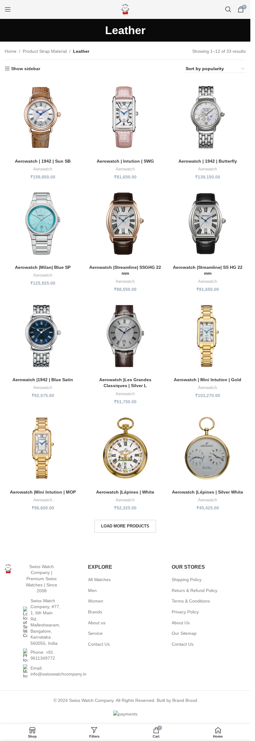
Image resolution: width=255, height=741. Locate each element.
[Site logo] (125, 9)
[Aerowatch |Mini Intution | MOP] (43, 448)
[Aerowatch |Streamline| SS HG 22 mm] (207, 224)
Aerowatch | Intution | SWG (125, 161)
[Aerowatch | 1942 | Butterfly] (207, 117)
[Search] (228, 9)
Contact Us (99, 644)
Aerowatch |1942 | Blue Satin (42, 379)
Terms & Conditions (191, 601)
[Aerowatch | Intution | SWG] (125, 117)
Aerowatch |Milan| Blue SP (43, 267)
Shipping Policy (187, 579)
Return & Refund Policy (194, 590)
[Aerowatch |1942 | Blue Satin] (43, 336)
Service (95, 633)
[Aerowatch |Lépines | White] (125, 448)
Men (92, 590)
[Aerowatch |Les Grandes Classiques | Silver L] (125, 336)
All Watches (99, 579)
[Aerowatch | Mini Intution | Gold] (207, 336)
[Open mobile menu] (8, 9)
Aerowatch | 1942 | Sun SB (43, 161)
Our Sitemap (184, 633)
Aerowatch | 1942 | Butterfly (207, 161)
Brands (95, 611)
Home (10, 51)
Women (95, 601)
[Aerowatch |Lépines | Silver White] (207, 448)
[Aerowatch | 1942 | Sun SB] (43, 117)
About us (96, 622)
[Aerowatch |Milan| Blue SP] (43, 224)
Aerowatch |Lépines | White (125, 492)
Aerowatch (42, 169)
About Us (181, 622)
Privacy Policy (185, 611)
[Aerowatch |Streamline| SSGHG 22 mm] (125, 224)
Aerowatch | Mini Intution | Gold (207, 379)
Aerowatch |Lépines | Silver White (207, 492)
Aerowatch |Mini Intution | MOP (43, 492)
